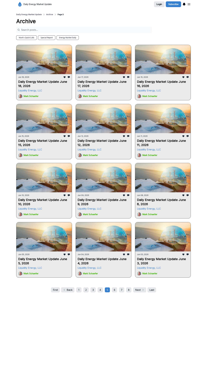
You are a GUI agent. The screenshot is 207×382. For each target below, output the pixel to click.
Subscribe (173, 4)
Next (138, 289)
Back (69, 289)
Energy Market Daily (67, 37)
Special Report (47, 37)
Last (151, 289)
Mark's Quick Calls (26, 37)
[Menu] (184, 4)
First (55, 289)
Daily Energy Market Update (29, 14)
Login (159, 4)
